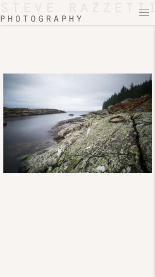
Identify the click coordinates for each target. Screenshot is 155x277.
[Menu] (144, 12)
